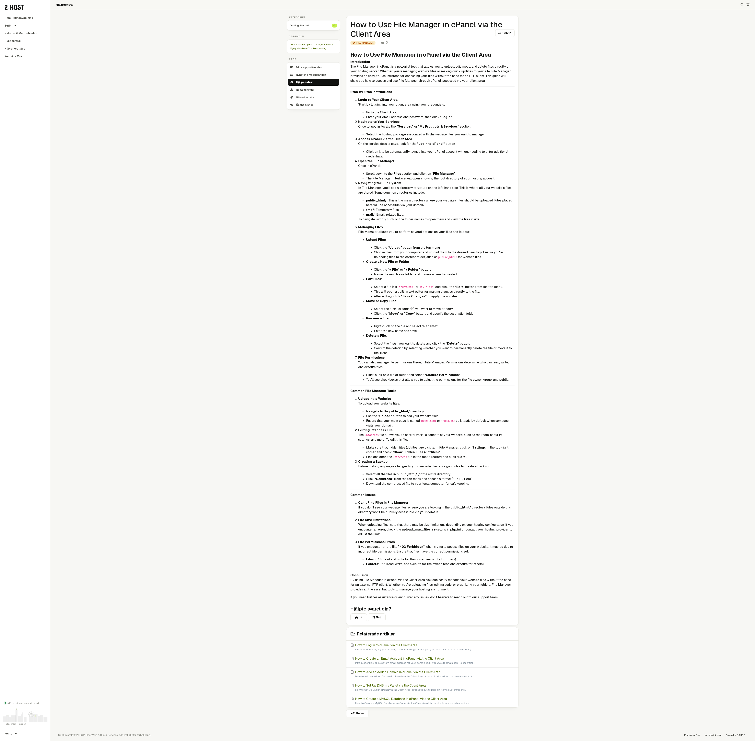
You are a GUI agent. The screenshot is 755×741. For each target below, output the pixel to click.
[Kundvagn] (747, 5)
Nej (378, 617)
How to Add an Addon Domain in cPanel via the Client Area (414, 674)
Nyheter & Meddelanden (21, 33)
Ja (360, 617)
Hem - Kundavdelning (19, 18)
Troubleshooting (317, 48)
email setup (302, 44)
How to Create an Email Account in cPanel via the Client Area (414, 660)
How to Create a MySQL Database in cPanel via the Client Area (413, 701)
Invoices (328, 44)
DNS (292, 44)
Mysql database (299, 48)
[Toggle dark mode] (741, 5)
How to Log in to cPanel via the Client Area (413, 647)
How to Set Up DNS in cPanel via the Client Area (410, 687)
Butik (8, 25)
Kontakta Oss (13, 56)
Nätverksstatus (15, 48)
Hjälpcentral (13, 41)
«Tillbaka (357, 713)
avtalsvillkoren (713, 735)
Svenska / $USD (735, 735)
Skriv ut (506, 33)
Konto (8, 733)
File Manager (316, 44)
